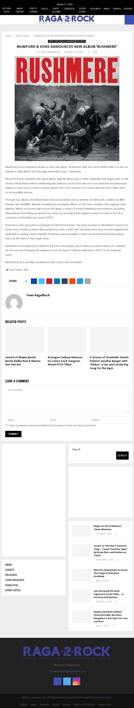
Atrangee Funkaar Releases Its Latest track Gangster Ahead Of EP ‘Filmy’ (65, 361)
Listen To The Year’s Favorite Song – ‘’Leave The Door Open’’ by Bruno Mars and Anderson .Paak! (110, 550)
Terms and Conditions (84, 704)
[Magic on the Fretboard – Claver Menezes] (81, 531)
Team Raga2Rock (50, 52)
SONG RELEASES (14, 580)
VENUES (117, 9)
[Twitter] (67, 681)
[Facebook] (57, 681)
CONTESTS (69, 9)
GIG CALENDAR (68, 41)
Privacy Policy (104, 704)
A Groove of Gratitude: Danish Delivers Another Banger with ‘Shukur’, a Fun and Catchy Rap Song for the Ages (109, 363)
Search (76, 449)
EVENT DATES (54, 41)
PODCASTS (95, 9)
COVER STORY (82, 10)
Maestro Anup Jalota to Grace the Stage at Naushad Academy (111, 573)
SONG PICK (11, 585)
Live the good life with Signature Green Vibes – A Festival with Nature (109, 594)
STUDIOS (128, 9)
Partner (55, 704)
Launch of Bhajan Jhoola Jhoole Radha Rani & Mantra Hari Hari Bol (22, 361)
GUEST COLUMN (56, 10)
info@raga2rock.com (73, 671)
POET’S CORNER (33, 10)
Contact (24, 704)
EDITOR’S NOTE (6, 10)
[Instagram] (76, 681)
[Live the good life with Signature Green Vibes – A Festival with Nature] (81, 595)
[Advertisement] (31, 500)
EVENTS (9, 569)
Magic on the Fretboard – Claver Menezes (108, 527)
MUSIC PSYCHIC (20, 10)
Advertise (44, 704)
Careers (66, 704)
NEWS (8, 564)
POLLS (45, 9)
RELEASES (80, 41)
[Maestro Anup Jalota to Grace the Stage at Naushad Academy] (81, 574)
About (33, 704)
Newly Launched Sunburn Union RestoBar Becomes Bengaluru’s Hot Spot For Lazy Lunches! (111, 616)
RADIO (107, 9)
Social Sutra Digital (102, 697)
